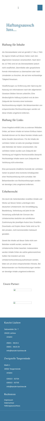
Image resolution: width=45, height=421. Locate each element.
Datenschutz (9, 403)
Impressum (8, 400)
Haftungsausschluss (12, 406)
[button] (39, 8)
